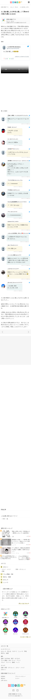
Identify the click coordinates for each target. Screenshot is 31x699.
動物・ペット (16, 662)
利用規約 (3, 676)
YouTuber (7, 658)
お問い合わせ (4, 680)
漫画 (2, 658)
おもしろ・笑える (6, 651)
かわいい (5, 567)
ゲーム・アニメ (16, 660)
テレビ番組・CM (8, 574)
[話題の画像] (15, 2)
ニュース (14, 544)
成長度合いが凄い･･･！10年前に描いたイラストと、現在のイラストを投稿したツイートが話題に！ (21, 541)
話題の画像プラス (11, 19)
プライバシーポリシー (20, 676)
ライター (17, 678)
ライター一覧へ (24, 637)
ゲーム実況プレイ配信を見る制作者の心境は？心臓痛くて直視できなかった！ (21, 549)
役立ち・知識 (7, 577)
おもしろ (5, 579)
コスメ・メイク (6, 569)
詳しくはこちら (23, 603)
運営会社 (3, 678)
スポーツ (14, 651)
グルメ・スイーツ (6, 662)
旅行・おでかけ (15, 658)
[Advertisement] (15, 92)
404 (4, 518)
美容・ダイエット (21, 569)
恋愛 (13, 536)
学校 (25, 651)
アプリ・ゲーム (15, 553)
